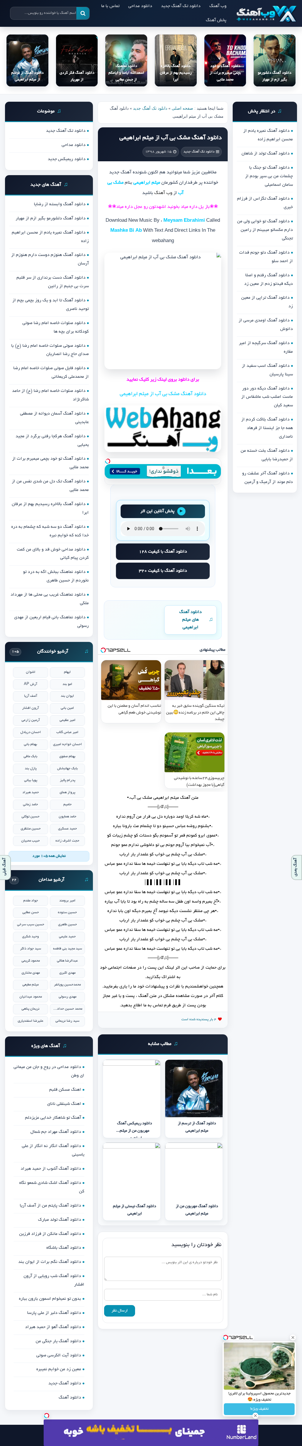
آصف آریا (30, 696)
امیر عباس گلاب (67, 732)
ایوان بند (67, 696)
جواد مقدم (30, 901)
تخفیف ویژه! (259, 1409)
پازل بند (31, 768)
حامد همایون (67, 817)
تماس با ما (110, 6)
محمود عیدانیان (30, 997)
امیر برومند (67, 901)
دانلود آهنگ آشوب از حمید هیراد (51, 1168)
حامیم (67, 804)
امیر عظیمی (68, 720)
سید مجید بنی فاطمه (67, 949)
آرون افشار (30, 708)
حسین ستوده (67, 912)
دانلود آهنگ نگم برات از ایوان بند (49, 1262)
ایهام (67, 672)
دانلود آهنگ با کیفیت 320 (163, 570)
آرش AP (30, 684)
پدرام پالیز (67, 780)
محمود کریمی (31, 961)
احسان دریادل (30, 732)
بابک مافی (30, 756)
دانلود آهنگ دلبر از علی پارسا (54, 1313)
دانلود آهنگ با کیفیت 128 (163, 551)
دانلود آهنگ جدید (64, 1383)
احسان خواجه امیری (67, 744)
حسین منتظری (31, 829)
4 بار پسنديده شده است (198, 1019)
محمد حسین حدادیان (67, 1009)
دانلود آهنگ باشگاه (63, 1247)
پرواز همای (67, 792)
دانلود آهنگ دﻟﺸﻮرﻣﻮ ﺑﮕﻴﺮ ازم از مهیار (51, 218)
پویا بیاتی (30, 780)
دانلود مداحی (140, 6)
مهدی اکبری (67, 973)
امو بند (67, 684)
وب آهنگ (217, 6)
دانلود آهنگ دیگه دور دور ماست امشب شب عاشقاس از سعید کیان (267, 397)
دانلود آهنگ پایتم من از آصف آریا (50, 1205)
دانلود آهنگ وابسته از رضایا (60, 204)
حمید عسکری (67, 829)
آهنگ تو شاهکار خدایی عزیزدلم (53, 1117)
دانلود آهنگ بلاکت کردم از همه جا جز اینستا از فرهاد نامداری (267, 428)
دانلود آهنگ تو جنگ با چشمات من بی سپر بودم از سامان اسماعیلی (269, 176)
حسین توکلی (31, 817)
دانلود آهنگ (70, 1397)
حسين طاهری (67, 924)
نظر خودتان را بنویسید (196, 1245)
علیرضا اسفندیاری (30, 1021)
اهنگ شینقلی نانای (64, 1104)
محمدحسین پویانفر (67, 985)
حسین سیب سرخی (30, 924)
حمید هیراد (30, 792)
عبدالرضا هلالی (67, 961)
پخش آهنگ (216, 20)
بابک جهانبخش (67, 768)
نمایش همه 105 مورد (49, 856)
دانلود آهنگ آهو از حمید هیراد (53, 1327)
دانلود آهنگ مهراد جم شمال (55, 1132)
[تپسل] (108, 461)
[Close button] (293, 1337)
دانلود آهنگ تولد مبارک (59, 1219)
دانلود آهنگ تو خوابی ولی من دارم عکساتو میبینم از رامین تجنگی (265, 230)
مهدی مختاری (31, 973)
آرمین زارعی (31, 720)
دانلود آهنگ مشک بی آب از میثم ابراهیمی (170, 138)
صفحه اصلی (182, 108)
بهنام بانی (30, 744)
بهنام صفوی (67, 756)
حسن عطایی (30, 912)
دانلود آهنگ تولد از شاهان (266, 153)
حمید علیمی (67, 937)
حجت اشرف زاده (67, 841)
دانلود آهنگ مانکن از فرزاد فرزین (50, 1234)
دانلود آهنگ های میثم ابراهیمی (190, 620)
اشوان (30, 672)
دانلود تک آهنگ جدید (181, 6)
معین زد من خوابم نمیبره (58, 1369)
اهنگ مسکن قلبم (65, 1089)
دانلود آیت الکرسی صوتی (58, 1355)
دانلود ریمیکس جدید (67, 159)
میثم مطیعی (30, 985)
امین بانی (67, 708)
